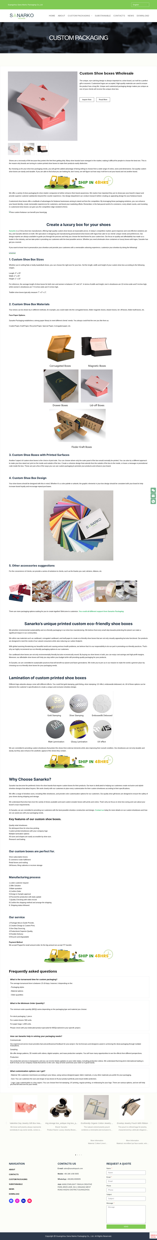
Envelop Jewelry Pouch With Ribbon (61, 1123)
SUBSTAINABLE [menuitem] (103, 16)
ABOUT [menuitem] (61, 16)
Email (108, 1177)
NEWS (11, 1189)
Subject (109, 1194)
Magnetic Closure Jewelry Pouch (97, 1123)
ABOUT (12, 1169)
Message (109, 1203)
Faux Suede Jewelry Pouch (132, 1123)
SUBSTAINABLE (16, 1184)
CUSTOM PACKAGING (18, 1179)
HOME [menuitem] (52, 16)
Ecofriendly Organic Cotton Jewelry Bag (27, 1123)
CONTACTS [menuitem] (119, 16)
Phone (108, 1186)
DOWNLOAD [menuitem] (143, 16)
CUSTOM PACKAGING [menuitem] (79, 16)
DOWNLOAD (14, 1194)
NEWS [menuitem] (131, 16)
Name (108, 1168)
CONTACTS (14, 1174)
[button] (6, 1123)
